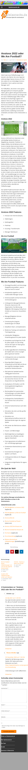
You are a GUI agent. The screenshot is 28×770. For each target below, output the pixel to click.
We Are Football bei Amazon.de (14, 530)
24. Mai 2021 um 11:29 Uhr (13, 598)
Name (3, 705)
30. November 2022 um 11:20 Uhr (15, 657)
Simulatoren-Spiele (22, 60)
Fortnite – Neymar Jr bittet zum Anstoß (19, 562)
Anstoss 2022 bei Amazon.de (13, 526)
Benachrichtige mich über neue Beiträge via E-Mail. (13, 726)
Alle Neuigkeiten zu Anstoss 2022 (14, 507)
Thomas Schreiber (11, 653)
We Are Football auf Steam (12, 521)
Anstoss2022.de (9, 518)
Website (3, 717)
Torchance (8, 533)
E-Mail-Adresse (5, 711)
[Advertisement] (14, 38)
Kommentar (4, 688)
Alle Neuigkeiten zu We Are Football (15, 512)
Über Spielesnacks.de (6, 739)
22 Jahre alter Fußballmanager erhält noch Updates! (6, 575)
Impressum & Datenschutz (7, 750)
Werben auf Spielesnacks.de (8, 736)
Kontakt (3, 747)
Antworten (8, 649)
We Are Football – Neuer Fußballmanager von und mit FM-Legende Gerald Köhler (6, 565)
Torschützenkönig (10, 536)
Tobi (5, 60)
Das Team (3, 743)
